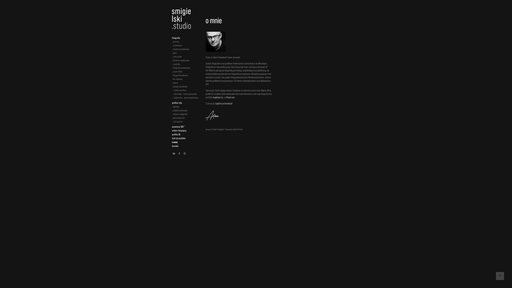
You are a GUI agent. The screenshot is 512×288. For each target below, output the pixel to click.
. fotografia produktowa (181, 68)
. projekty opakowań (179, 110)
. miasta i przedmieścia (180, 49)
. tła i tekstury (177, 79)
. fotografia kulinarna (180, 75)
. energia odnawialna (180, 86)
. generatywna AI (178, 118)
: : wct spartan (177, 121)
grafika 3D (176, 134)
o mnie (174, 142)
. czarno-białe (177, 71)
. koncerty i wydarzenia (180, 60)
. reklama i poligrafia (179, 114)
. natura (175, 82)
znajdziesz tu (218, 97)
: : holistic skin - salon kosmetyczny (185, 97)
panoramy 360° (178, 126)
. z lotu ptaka (177, 56)
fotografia (176, 37)
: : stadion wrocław (179, 90)
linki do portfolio (178, 138)
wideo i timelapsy (179, 130)
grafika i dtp (177, 102)
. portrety (175, 41)
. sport (174, 53)
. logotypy (175, 106)
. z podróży (176, 64)
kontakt (175, 146)
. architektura (177, 45)
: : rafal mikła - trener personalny (184, 94)
